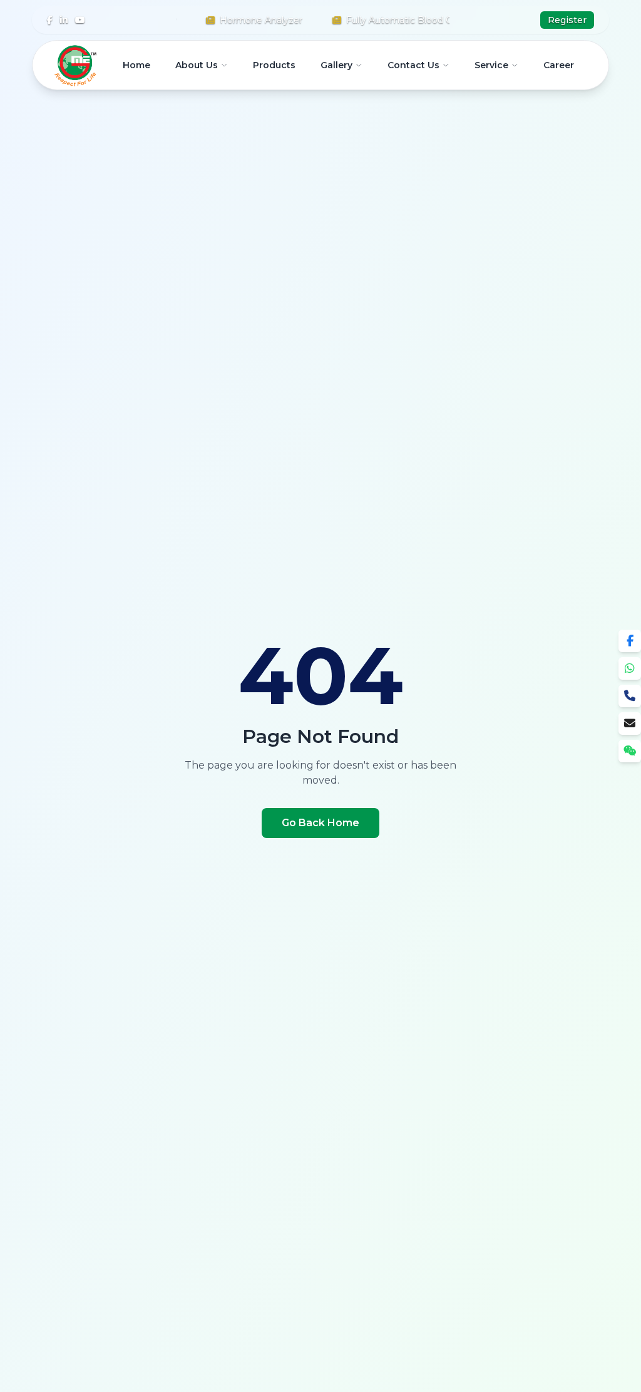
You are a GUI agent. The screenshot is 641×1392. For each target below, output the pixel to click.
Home (136, 65)
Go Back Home (320, 823)
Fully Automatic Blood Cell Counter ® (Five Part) (436, 20)
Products (274, 65)
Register (567, 20)
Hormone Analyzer (245, 20)
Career (558, 65)
